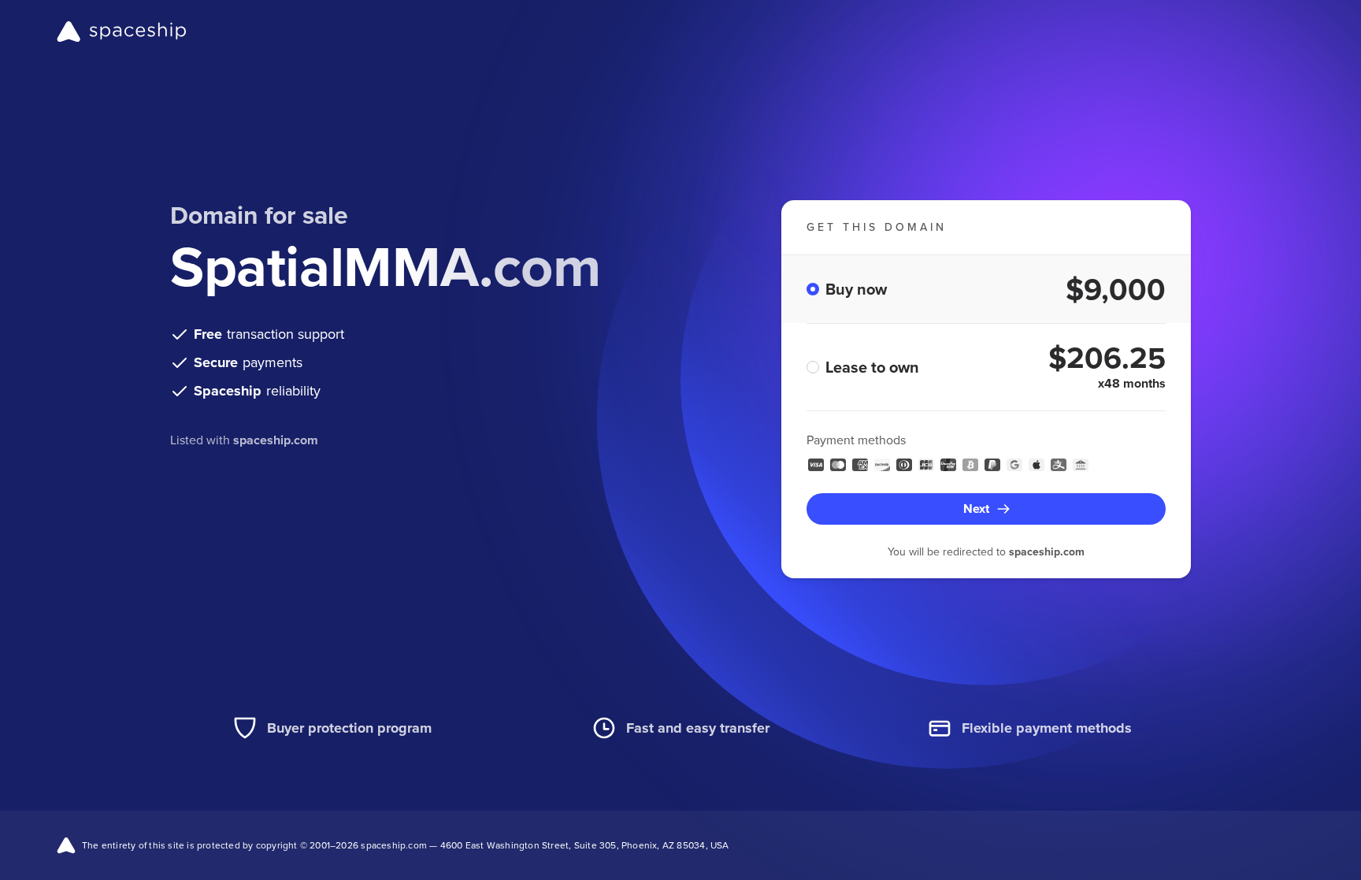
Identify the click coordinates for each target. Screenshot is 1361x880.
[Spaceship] (122, 31)
